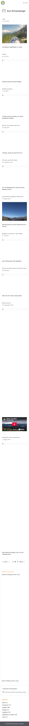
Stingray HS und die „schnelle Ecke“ (11, 437)
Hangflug (4, 712)
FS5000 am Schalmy (7, 89)
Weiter (21, 561)
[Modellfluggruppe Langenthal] (3, 3)
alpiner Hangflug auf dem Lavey (10, 681)
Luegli (3, 19)
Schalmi (4, 54)
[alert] (14, 692)
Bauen (4, 702)
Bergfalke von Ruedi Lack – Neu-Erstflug (12, 233)
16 (18, 561)
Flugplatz (4, 707)
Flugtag (4, 710)
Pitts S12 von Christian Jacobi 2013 (11, 125)
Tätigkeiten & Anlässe (8, 714)
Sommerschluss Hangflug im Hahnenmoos (12, 196)
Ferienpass (5, 705)
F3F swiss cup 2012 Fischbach (9, 160)
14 (13, 561)
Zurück (4, 561)
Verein (4, 717)
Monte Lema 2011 (6, 303)
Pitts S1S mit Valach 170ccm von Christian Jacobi (14, 268)
